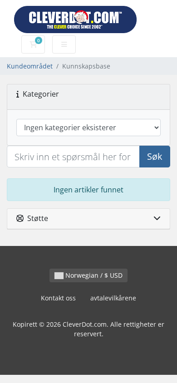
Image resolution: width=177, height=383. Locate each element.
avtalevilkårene (113, 298)
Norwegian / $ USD (93, 275)
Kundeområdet (30, 66)
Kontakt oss (58, 298)
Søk (154, 156)
